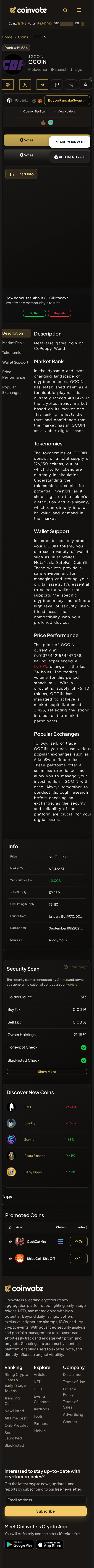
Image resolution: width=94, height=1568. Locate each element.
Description (12, 333)
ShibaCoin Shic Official (44, 1258)
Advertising (73, 1414)
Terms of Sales (70, 1404)
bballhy (29, 1123)
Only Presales (16, 1425)
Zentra (29, 1139)
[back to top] (81, 1558)
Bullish (34, 313)
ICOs (38, 1389)
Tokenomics (12, 352)
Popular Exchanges (11, 390)
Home (7, 37)
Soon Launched (13, 1435)
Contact (70, 1421)
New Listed (14, 1410)
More (73, 984)
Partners (41, 1423)
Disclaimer (72, 1374)
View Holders (66, 111)
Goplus (62, 979)
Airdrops (41, 1408)
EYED (28, 1107)
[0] (85, 84)
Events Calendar (42, 1399)
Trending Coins (12, 1401)
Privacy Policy (69, 1392)
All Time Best (16, 1418)
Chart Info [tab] (25, 173)
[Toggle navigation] (79, 10)
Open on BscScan (34, 111)
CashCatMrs (36, 1241)
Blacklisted (14, 1445)
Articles (40, 1374)
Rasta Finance (34, 1155)
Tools (38, 1416)
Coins (23, 37)
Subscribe (45, 1511)
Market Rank (13, 342)
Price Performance (13, 374)
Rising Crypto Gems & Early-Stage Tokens (16, 1382)
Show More (47, 1071)
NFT (37, 1381)
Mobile (40, 1430)
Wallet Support (15, 362)
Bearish (59, 313)
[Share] (71, 84)
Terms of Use (74, 1381)
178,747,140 (44, 23)
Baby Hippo (33, 1172)
